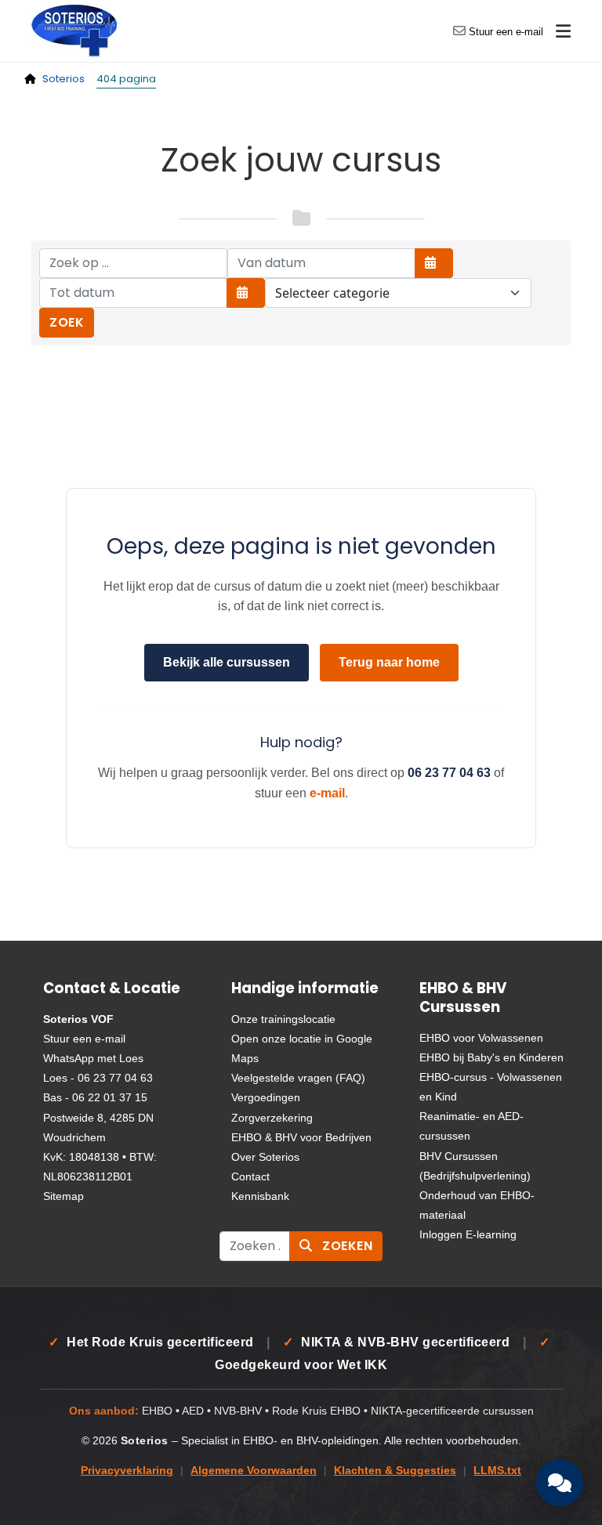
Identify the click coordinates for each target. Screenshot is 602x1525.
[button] (563, 31)
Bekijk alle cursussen (226, 662)
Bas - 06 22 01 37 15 (95, 1097)
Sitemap (63, 1196)
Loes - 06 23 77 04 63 (98, 1077)
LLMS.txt (497, 1470)
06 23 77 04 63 (449, 772)
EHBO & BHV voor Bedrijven (301, 1137)
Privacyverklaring (127, 1470)
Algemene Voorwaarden (253, 1470)
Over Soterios (265, 1157)
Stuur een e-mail (506, 32)
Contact (250, 1176)
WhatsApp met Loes (93, 1058)
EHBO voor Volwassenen (481, 1038)
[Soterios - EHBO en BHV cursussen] (74, 30)
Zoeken (346, 1246)
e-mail (327, 793)
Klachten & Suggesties (395, 1470)
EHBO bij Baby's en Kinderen (491, 1057)
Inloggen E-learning (468, 1234)
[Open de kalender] (434, 263)
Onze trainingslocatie (283, 1019)
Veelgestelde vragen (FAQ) (298, 1077)
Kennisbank (260, 1196)
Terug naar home (389, 662)
